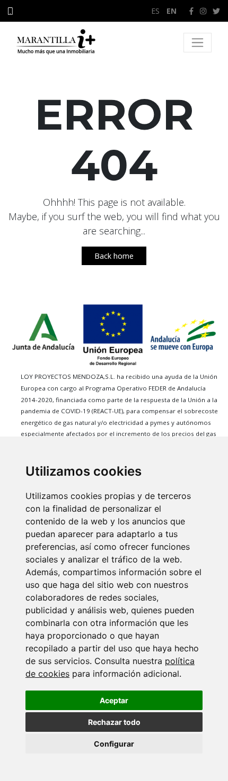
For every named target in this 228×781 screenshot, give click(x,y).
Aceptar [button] (114, 700)
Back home (114, 256)
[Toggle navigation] (197, 42)
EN (171, 11)
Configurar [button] (114, 743)
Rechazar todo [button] (114, 722)
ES (155, 11)
